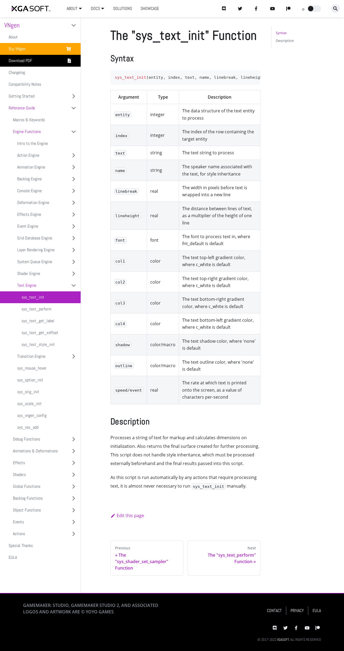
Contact (274, 610)
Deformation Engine (33, 202)
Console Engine (29, 191)
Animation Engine (31, 167)
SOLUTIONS (122, 8)
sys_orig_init (28, 392)
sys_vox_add (27, 427)
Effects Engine (29, 214)
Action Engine (28, 155)
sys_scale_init (29, 403)
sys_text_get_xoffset (40, 332)
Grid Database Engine (34, 238)
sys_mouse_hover (31, 368)
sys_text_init (33, 297)
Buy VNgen (17, 49)
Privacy (297, 610)
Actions (19, 533)
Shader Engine (28, 273)
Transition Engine (31, 356)
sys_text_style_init (38, 344)
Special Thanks (21, 545)
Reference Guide (22, 108)
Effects (19, 463)
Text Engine (26, 285)
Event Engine (27, 226)
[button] (314, 8)
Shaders (19, 474)
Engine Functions (27, 131)
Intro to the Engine (32, 143)
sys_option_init (30, 380)
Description (285, 40)
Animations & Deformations (35, 451)
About (13, 37)
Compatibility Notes (25, 84)
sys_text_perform (36, 309)
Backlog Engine (29, 179)
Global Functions (26, 486)
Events (18, 522)
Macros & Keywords (29, 120)
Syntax (281, 32)
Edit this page (130, 515)
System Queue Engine (34, 261)
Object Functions (27, 510)
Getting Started (21, 96)
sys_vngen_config (31, 415)
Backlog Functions (28, 498)
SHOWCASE (150, 8)
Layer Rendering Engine (36, 250)
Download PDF (20, 60)
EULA (13, 557)
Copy (252, 76)
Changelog (17, 72)
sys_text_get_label (38, 321)
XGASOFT (283, 639)
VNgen (12, 25)
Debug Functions (26, 439)
